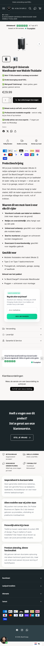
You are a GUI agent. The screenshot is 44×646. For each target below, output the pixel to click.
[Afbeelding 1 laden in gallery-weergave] (6, 59)
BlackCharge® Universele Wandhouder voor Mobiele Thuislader (19, 18)
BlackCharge (24, 637)
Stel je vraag (20, 437)
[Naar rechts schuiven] (39, 44)
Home (6, 15)
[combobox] (37, 644)
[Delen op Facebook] (3, 131)
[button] (3, 8)
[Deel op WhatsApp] (11, 131)
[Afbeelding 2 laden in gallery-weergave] (16, 59)
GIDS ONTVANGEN (22, 316)
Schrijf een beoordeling (22, 389)
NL (39, 644)
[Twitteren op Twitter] (7, 131)
